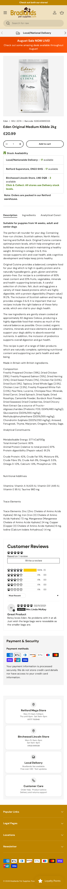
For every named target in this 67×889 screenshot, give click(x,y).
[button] (61, 12)
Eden (5, 121)
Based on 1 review (17, 556)
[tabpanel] (33, 377)
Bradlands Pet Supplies (20, 881)
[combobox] (33, 23)
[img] (25, 605)
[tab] (10, 215)
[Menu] (5, 12)
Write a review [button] (33, 560)
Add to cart (45, 144)
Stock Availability (17, 153)
